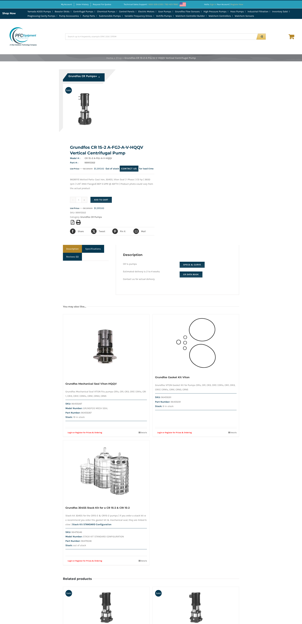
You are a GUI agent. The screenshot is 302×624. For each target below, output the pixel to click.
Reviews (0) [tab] (72, 256)
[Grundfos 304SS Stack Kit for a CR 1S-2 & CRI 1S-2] (106, 471)
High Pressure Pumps (215, 11)
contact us (129, 168)
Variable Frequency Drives (138, 15)
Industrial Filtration (258, 11)
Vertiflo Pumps (164, 15)
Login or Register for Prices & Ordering (85, 432)
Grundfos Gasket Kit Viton (172, 377)
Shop (119, 57)
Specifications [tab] (93, 248)
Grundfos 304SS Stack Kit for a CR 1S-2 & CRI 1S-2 (97, 507)
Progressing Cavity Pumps (41, 15)
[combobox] (84, 77)
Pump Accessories (69, 15)
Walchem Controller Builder (190, 15)
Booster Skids (62, 11)
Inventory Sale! (280, 11)
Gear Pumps (164, 11)
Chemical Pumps (106, 11)
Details (144, 432)
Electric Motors (146, 11)
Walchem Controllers (220, 15)
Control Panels (126, 11)
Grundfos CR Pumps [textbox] (82, 76)
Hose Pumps (237, 11)
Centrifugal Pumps (83, 11)
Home (109, 57)
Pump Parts (89, 15)
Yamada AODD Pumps (39, 11)
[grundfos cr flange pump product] (105, 110)
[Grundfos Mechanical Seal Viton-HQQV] (106, 346)
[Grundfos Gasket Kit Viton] (196, 343)
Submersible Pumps (110, 15)
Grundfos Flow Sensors (187, 11)
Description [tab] (72, 248)
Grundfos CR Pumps (91, 217)
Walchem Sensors (244, 15)
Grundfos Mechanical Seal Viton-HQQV (91, 383)
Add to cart (101, 200)
